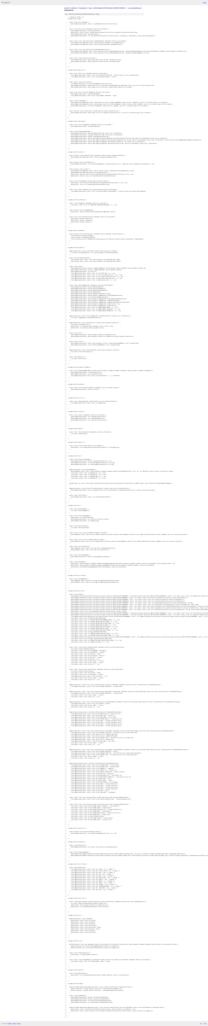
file (97, 14)
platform (74, 8)
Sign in (204, 2)
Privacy (14, 1023)
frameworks (83, 8)
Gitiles (9, 1023)
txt (201, 1023)
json (205, 1023)
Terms (18, 1023)
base (90, 8)
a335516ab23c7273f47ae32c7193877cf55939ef (109, 8)
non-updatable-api (134, 8)
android (67, 8)
